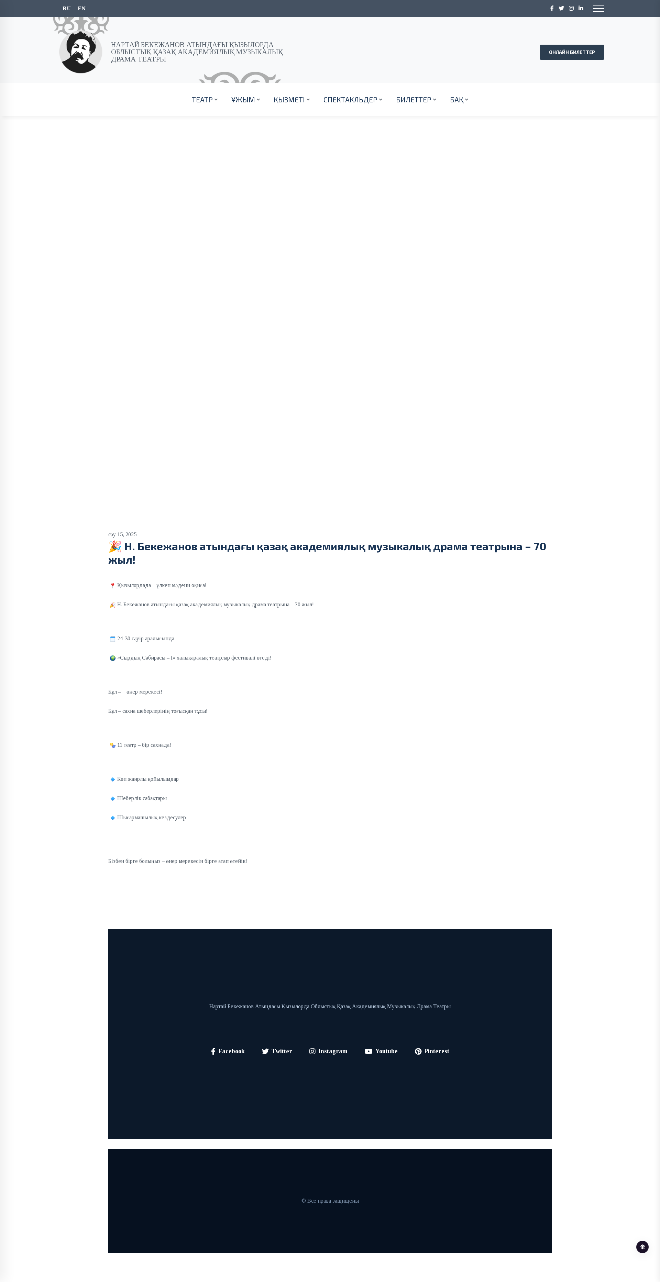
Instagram (333, 1051)
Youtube (386, 1051)
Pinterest (436, 1051)
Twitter (282, 1051)
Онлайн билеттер (572, 52)
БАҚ (456, 99)
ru (67, 8)
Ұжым (243, 99)
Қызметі (289, 99)
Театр (202, 99)
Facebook (231, 1051)
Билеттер (413, 99)
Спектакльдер (350, 99)
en (82, 8)
